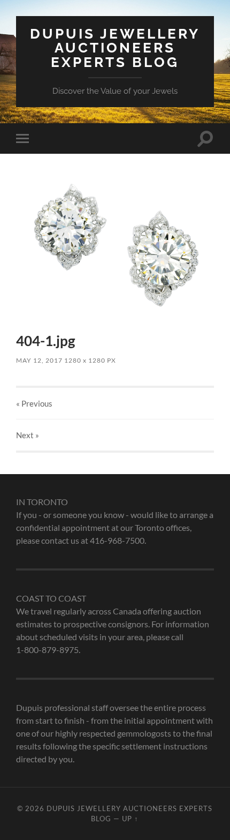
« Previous (34, 403)
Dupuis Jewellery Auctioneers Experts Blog (115, 47)
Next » (27, 435)
